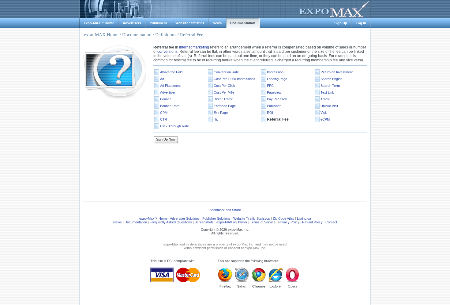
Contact (331, 222)
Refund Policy (312, 222)
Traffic (325, 99)
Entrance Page (225, 106)
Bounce (165, 99)
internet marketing (194, 47)
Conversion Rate (226, 72)
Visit (324, 112)
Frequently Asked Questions (171, 222)
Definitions (165, 34)
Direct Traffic (223, 99)
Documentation (137, 34)
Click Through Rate (174, 126)
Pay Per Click (277, 99)
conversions (167, 51)
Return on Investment (337, 72)
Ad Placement (170, 85)
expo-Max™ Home (153, 218)
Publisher (274, 106)
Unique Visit (329, 106)
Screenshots (204, 222)
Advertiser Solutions (185, 218)
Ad (162, 79)
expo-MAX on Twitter (231, 222)
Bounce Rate (169, 106)
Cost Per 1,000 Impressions (234, 79)
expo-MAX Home (101, 34)
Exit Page (221, 112)
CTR (163, 119)
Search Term (330, 85)
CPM (163, 112)
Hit (216, 119)
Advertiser (167, 92)
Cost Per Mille (224, 92)
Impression (275, 72)
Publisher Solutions (216, 218)
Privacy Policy (288, 222)
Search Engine (331, 79)
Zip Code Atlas (283, 218)
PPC (270, 85)
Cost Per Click (224, 85)
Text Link (327, 92)
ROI (270, 112)
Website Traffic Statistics (251, 218)
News (117, 222)
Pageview (274, 92)
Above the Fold (171, 72)
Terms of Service (263, 222)
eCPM (325, 119)
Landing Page (277, 79)
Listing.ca (304, 218)
